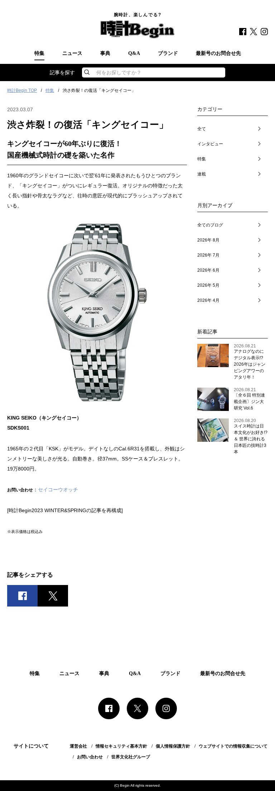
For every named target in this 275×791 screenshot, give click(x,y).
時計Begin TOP (22, 90)
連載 (201, 174)
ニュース (72, 53)
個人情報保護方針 (173, 746)
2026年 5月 (208, 285)
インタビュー (210, 143)
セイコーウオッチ (58, 489)
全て (201, 128)
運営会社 (78, 746)
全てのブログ (210, 225)
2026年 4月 (208, 300)
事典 (105, 53)
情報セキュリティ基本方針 (121, 746)
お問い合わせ (90, 756)
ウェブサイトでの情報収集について (233, 746)
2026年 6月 (208, 270)
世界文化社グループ (130, 756)
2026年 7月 (208, 255)
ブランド (168, 53)
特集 (39, 53)
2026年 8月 (208, 240)
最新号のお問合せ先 (218, 53)
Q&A (134, 53)
